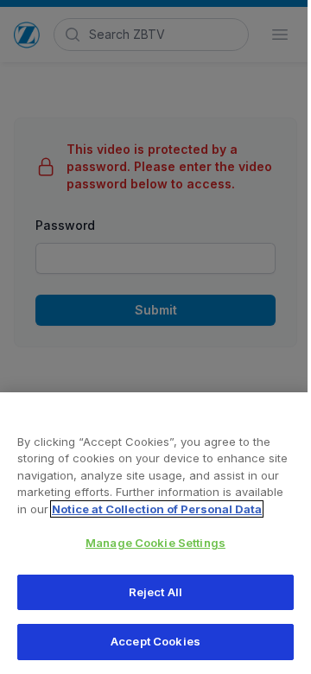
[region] (155, 533)
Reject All (155, 592)
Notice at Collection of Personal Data (157, 509)
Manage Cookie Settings (155, 543)
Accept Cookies (155, 641)
